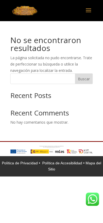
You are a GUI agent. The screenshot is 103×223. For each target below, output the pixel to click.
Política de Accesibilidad (62, 163)
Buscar (84, 78)
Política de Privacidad (20, 163)
